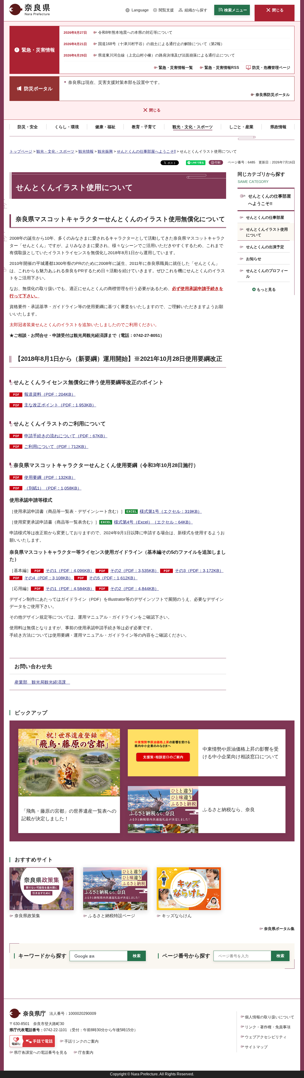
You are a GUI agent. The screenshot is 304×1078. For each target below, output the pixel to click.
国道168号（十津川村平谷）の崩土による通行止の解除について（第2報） (161, 44)
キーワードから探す (42, 956)
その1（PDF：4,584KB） (70, 588)
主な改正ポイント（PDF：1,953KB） (60, 405)
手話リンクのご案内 (81, 1041)
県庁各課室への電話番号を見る (40, 1052)
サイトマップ (256, 1047)
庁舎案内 (85, 1052)
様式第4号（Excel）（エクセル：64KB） (153, 522)
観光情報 (86, 151)
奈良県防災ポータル (273, 95)
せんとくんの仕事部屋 (265, 217)
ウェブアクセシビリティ (266, 1037)
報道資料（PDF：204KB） (50, 394)
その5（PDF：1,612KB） (113, 578)
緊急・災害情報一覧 (176, 68)
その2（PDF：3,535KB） (134, 570)
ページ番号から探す (186, 956)
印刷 (217, 162)
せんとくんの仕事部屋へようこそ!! (146, 151)
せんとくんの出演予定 (265, 247)
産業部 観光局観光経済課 (42, 682)
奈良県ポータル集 (279, 929)
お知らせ (253, 259)
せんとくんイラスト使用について (267, 232)
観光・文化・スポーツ (55, 151)
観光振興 (105, 151)
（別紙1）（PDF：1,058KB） (52, 488)
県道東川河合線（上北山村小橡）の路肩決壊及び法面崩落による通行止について (166, 55)
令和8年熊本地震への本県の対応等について (135, 32)
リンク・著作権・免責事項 (267, 1027)
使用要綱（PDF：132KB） (50, 477)
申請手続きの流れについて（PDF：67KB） (65, 436)
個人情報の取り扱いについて (269, 1017)
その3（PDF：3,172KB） (199, 570)
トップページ (21, 151)
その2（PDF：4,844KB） (134, 588)
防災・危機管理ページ (271, 68)
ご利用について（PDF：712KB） (56, 446)
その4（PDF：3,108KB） (48, 578)
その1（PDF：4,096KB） (70, 570)
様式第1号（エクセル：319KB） (171, 511)
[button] (137, 10)
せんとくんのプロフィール (267, 273)
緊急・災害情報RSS (221, 68)
